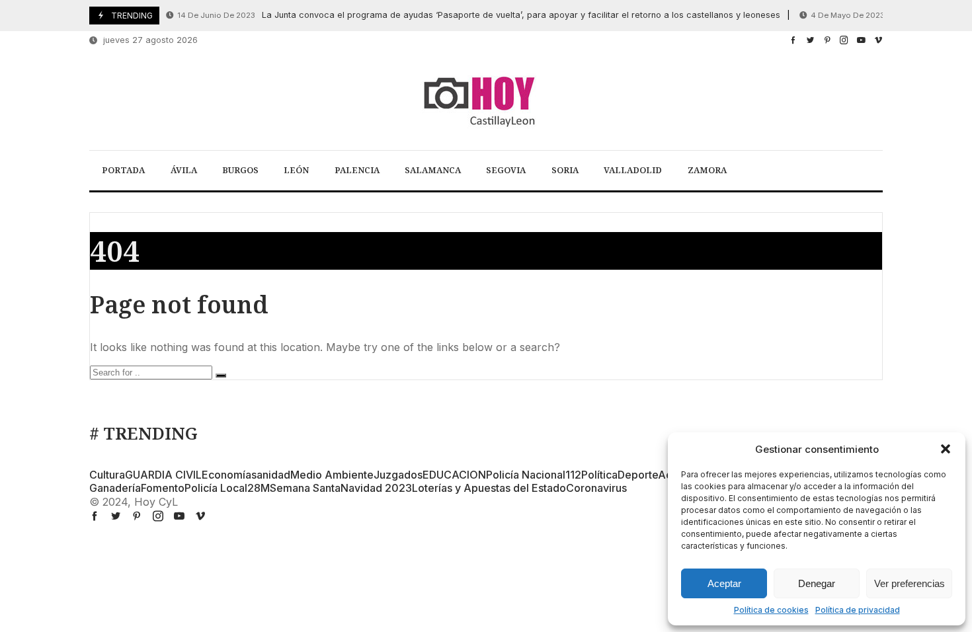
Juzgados (398, 474)
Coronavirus (596, 487)
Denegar (816, 583)
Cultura (107, 474)
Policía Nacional (525, 474)
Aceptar (724, 583)
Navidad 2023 (376, 487)
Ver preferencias (909, 583)
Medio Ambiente (332, 474)
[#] (793, 40)
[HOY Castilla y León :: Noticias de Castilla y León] (486, 100)
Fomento (162, 487)
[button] (945, 448)
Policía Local (215, 487)
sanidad (270, 474)
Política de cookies (771, 610)
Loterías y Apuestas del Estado (489, 487)
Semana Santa (305, 487)
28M (258, 487)
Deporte (638, 474)
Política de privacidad (857, 610)
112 (573, 474)
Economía (226, 474)
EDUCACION (454, 474)
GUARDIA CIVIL (163, 474)
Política (599, 474)
